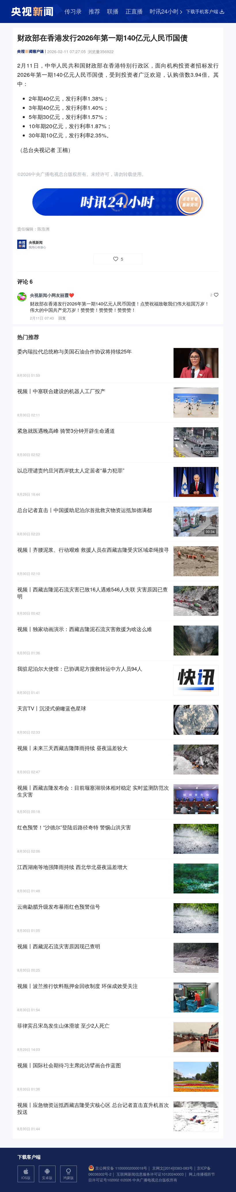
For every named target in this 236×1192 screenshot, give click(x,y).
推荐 (94, 11)
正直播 (134, 11)
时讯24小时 (164, 11)
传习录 (73, 11)
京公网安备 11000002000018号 (121, 1168)
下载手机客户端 (202, 11)
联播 (113, 11)
